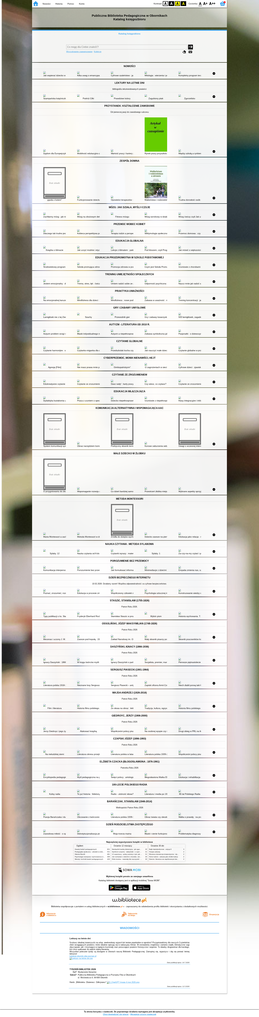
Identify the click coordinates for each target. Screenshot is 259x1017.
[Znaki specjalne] (190, 52)
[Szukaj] (190, 47)
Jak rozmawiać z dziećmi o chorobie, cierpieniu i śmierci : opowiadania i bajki (138, 857)
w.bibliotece (115, 906)
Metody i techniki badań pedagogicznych (89, 859)
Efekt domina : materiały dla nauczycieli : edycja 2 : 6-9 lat (132, 859)
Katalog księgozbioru (129, 33)
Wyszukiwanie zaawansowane (79, 51)
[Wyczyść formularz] (184, 52)
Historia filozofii (80, 854)
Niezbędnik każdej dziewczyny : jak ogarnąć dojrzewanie (131, 849)
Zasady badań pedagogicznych (86, 849)
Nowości (47, 4)
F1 (205, 3)
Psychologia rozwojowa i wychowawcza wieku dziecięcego (95, 857)
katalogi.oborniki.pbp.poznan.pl (83, 956)
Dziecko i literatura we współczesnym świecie (164, 859)
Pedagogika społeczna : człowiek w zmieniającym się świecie (96, 852)
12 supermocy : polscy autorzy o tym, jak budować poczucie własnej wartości (138, 854)
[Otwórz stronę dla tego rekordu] (55, 72)
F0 (200, 3)
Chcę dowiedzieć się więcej (115, 1014)
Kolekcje (97, 51)
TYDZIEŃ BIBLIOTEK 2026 (83, 969)
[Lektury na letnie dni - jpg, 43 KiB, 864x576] (81, 958)
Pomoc (70, 4)
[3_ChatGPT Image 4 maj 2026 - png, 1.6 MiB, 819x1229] (123, 982)
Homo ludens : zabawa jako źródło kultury (163, 857)
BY (183, 3)
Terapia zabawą (154, 852)
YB (177, 3)
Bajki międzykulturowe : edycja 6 (160, 849)
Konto (82, 4)
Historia (59, 4)
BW (171, 3)
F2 (212, 3)
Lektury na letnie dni (80, 938)
